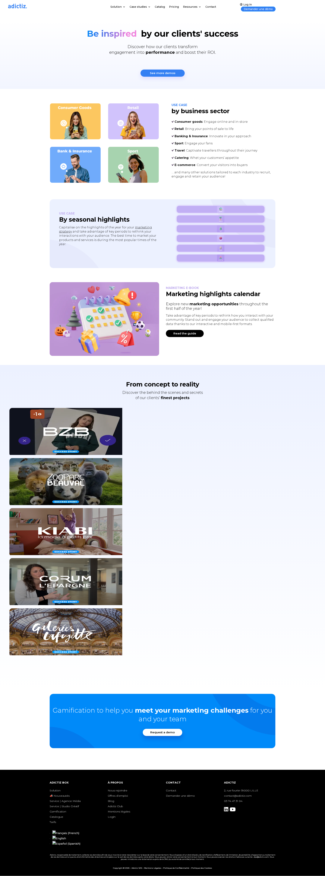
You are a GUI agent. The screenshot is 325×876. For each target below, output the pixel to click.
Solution (116, 6)
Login (111, 816)
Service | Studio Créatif (64, 806)
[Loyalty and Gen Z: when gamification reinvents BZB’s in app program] (162, 433)
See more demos (162, 73)
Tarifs (53, 822)
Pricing (174, 6)
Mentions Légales (152, 868)
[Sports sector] (133, 164)
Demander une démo (258, 9)
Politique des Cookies (201, 868)
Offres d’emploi (118, 795)
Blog (111, 801)
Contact (210, 6)
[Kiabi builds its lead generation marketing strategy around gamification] (162, 533)
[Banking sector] (75, 164)
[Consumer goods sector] (75, 121)
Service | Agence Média (65, 801)
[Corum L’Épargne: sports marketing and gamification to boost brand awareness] (162, 583)
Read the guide (184, 333)
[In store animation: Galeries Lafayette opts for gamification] (162, 633)
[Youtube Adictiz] (232, 810)
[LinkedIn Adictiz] (226, 810)
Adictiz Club (115, 806)
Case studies (138, 6)
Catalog (160, 6)
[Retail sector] (133, 121)
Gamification (58, 811)
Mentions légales (119, 811)
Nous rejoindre (117, 790)
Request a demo (162, 732)
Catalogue (56, 816)
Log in (247, 4)
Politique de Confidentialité (176, 868)
